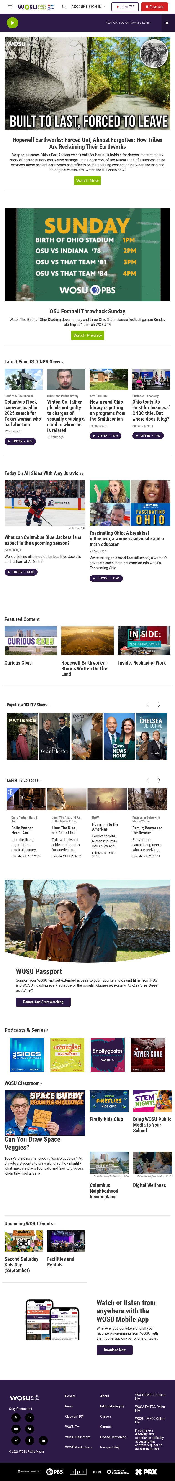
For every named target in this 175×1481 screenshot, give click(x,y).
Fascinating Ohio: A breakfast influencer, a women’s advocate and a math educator (127, 538)
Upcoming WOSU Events (29, 1223)
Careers (106, 1416)
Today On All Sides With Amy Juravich (43, 473)
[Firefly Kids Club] (109, 1101)
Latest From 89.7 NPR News (32, 362)
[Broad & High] (87, 736)
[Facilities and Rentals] (66, 1241)
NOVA (95, 817)
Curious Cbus (18, 663)
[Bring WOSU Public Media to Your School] (152, 1101)
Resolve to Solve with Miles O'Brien (146, 819)
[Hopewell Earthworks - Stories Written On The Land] (87, 640)
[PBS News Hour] (119, 736)
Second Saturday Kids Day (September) (22, 1264)
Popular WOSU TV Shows (27, 704)
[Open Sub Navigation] (105, 7)
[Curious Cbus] (31, 640)
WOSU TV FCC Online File (150, 1420)
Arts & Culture (99, 396)
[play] (12, 23)
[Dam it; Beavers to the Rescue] (147, 799)
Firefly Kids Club (106, 1119)
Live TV (127, 7)
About (104, 1396)
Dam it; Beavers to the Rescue (147, 830)
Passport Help (110, 1447)
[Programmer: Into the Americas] (107, 799)
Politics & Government (19, 396)
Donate (156, 7)
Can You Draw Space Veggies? (32, 1143)
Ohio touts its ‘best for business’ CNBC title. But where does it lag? (151, 410)
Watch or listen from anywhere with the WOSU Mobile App (126, 1311)
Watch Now (87, 180)
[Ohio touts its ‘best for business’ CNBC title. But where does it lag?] (151, 379)
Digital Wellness (149, 1185)
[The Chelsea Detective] (151, 736)
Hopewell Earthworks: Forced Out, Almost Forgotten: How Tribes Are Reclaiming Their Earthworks (87, 143)
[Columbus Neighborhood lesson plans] (109, 1163)
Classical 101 (74, 1416)
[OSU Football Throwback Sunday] (87, 254)
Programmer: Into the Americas (105, 826)
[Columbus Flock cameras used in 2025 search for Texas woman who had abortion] (24, 379)
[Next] (159, 704)
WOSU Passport (39, 971)
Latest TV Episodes (23, 780)
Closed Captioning (113, 1437)
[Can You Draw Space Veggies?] (45, 1113)
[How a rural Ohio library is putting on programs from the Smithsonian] (109, 379)
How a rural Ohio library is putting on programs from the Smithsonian (107, 410)
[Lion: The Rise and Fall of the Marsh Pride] (66, 799)
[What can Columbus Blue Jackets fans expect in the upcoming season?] (45, 503)
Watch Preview (87, 335)
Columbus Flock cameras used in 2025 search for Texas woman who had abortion (23, 413)
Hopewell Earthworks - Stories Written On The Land (84, 668)
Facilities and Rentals (60, 1262)
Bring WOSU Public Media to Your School (152, 1124)
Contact (106, 1427)
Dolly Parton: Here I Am (24, 819)
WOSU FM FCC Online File (150, 1396)
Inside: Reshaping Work (142, 663)
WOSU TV (72, 1427)
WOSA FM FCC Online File (150, 1408)
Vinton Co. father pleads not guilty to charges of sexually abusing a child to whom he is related (66, 416)
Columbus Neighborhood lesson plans (104, 1191)
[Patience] (22, 736)
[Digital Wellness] (152, 1163)
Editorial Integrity (112, 1406)
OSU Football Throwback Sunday (87, 311)
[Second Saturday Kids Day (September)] (24, 1241)
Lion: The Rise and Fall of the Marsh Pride (67, 819)
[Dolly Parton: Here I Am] (26, 799)
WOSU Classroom (22, 1083)
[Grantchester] (54, 736)
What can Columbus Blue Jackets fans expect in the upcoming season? (43, 540)
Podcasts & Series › (27, 1029)
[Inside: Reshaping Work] (144, 640)
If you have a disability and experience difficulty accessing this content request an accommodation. (149, 1439)
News (69, 1406)
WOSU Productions (78, 1447)
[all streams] (168, 23)
